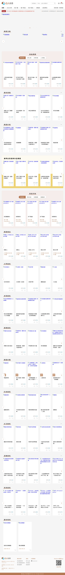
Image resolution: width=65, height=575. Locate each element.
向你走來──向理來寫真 (20, 506)
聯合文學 (43, 250)
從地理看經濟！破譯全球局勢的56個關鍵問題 (8, 144)
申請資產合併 (53, 11)
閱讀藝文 (43, 197)
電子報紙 (30, 8)
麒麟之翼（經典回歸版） (8, 177)
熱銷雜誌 (22, 197)
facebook (35, 561)
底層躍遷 (18, 142)
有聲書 (38, 8)
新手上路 (28, 561)
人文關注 (43, 58)
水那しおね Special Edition (57, 506)
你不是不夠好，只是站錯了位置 (20, 78)
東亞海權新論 (32, 110)
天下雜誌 (30, 216)
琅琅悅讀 (56, 7)
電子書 (16, 8)
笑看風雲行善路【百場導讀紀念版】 (45, 144)
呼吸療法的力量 (33, 346)
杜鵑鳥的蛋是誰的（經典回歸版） (46, 177)
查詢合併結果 (60, 11)
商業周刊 (18, 216)
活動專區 (44, 8)
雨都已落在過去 (8, 346)
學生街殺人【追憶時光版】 (57, 177)
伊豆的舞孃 (56, 110)
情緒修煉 (6, 378)
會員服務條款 (20, 561)
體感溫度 (43, 282)
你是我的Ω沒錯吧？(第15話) (20, 474)
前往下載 (59, 567)
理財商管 (22, 58)
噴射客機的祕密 (33, 410)
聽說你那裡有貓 (8, 442)
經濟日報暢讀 (7, 545)
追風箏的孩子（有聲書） (56, 378)
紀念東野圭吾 (45, 11)
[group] (32, 21)
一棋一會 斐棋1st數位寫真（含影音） (8, 507)
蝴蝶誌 (55, 410)
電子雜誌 (23, 8)
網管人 (6, 250)
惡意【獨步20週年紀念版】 (20, 177)
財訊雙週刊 (7, 216)
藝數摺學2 (6, 410)
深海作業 (31, 282)
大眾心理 (29, 58)
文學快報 (36, 58)
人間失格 (43, 378)
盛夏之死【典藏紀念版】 (8, 111)
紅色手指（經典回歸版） (33, 177)
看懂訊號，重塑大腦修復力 (33, 143)
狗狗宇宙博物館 (33, 442)
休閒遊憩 (36, 197)
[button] (3, 41)
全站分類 (9, 8)
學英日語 (29, 197)
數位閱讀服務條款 (21, 562)
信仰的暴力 (7, 282)
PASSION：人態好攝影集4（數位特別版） (33, 507)
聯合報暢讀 (22, 545)
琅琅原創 (61, 7)
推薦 (3, 8)
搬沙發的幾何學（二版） (45, 410)
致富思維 (55, 142)
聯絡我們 (28, 564)
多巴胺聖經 (44, 346)
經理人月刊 (32, 250)
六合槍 (55, 282)
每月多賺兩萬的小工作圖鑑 (8, 314)
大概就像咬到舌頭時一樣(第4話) (8, 474)
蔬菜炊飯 (18, 442)
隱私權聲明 (19, 564)
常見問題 (28, 562)
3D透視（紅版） (20, 282)
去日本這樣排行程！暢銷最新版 (45, 111)
